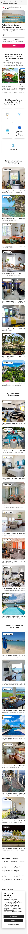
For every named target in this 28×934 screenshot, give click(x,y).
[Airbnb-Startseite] (3, 7)
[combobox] (13, 36)
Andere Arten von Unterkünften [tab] (9, 861)
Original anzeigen (12, 3)
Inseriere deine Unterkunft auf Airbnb (13, 7)
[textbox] (7, 41)
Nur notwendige (13, 920)
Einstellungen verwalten (13, 924)
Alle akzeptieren (13, 916)
